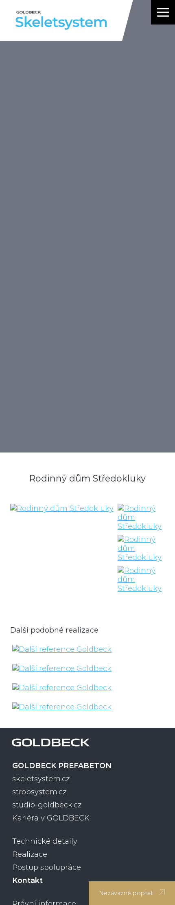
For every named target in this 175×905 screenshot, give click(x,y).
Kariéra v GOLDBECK (51, 818)
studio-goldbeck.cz (46, 804)
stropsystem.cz (39, 791)
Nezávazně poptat (126, 893)
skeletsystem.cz (41, 778)
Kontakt (27, 880)
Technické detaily (44, 841)
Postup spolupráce (46, 867)
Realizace (29, 854)
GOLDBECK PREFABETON (62, 765)
